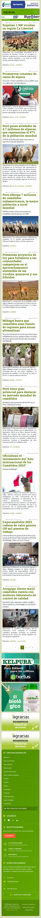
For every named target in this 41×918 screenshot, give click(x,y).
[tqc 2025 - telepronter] (6, 16)
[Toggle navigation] (36, 12)
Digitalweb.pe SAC (12, 910)
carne (17, 117)
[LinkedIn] (17, 820)
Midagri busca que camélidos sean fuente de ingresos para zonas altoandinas (19, 325)
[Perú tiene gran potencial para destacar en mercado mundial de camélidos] (20, 417)
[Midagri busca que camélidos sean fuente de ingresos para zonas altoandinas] (20, 354)
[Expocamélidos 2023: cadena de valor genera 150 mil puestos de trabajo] (20, 554)
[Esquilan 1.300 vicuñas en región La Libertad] (20, 41)
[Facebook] (4, 820)
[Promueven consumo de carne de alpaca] (20, 95)
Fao (11, 447)
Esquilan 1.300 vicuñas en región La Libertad (19, 26)
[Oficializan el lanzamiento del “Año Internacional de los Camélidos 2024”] (20, 481)
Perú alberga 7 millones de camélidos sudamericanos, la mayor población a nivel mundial (20, 201)
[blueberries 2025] (25, 16)
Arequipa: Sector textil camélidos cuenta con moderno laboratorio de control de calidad (19, 593)
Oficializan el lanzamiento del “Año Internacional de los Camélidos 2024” (18, 460)
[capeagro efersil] (20, 697)
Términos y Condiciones (28, 904)
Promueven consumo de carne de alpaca (20, 75)
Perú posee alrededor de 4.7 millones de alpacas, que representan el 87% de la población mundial (20, 131)
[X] (13, 820)
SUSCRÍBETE (9, 835)
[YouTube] (9, 820)
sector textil (21, 641)
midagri (12, 380)
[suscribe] (20, 740)
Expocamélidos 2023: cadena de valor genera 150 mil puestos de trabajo (19, 527)
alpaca (12, 117)
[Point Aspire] (20, 4)
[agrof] (20, 721)
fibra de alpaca (19, 186)
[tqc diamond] (20, 667)
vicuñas (12, 65)
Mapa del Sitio (29, 909)
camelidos (19, 65)
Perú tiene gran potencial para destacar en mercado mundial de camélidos (19, 393)
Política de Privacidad (28, 907)
